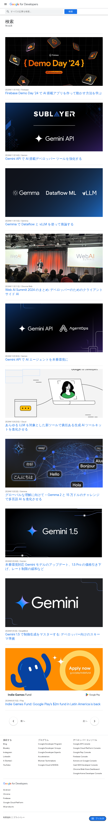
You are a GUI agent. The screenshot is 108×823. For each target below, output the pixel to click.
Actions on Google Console (85, 761)
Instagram (7, 752)
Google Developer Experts (49, 752)
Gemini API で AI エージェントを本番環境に (36, 360)
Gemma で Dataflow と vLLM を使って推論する (39, 224)
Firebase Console (80, 756)
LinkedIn (6, 756)
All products (8, 806)
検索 (71, 11)
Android (6, 790)
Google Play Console (82, 752)
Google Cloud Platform (13, 802)
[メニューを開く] (5, 4)
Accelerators (43, 756)
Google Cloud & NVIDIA (48, 765)
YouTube (6, 765)
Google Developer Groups (49, 748)
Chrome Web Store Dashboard (86, 769)
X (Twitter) (7, 761)
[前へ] (13, 721)
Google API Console (81, 744)
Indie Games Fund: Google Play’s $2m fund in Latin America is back (52, 704)
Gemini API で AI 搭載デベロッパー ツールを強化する (43, 159)
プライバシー (19, 817)
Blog (5, 744)
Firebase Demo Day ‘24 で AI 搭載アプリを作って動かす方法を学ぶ (53, 93)
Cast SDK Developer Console (85, 765)
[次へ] (94, 721)
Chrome (6, 794)
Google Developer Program (50, 744)
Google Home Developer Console (87, 773)
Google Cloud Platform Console (86, 748)
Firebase (6, 798)
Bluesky (6, 748)
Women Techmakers (47, 761)
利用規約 (7, 817)
